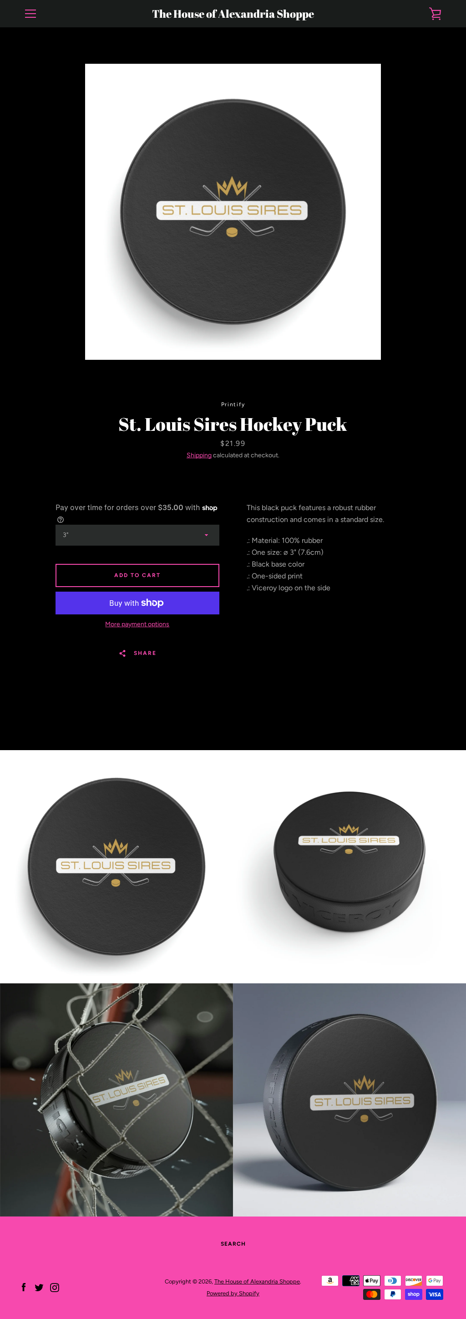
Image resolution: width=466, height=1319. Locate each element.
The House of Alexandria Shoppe (233, 13)
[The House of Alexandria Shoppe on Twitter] (39, 1287)
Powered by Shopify (233, 1293)
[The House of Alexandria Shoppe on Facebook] (23, 1287)
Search (233, 1244)
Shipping (199, 455)
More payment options (137, 624)
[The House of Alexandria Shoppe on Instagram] (54, 1287)
